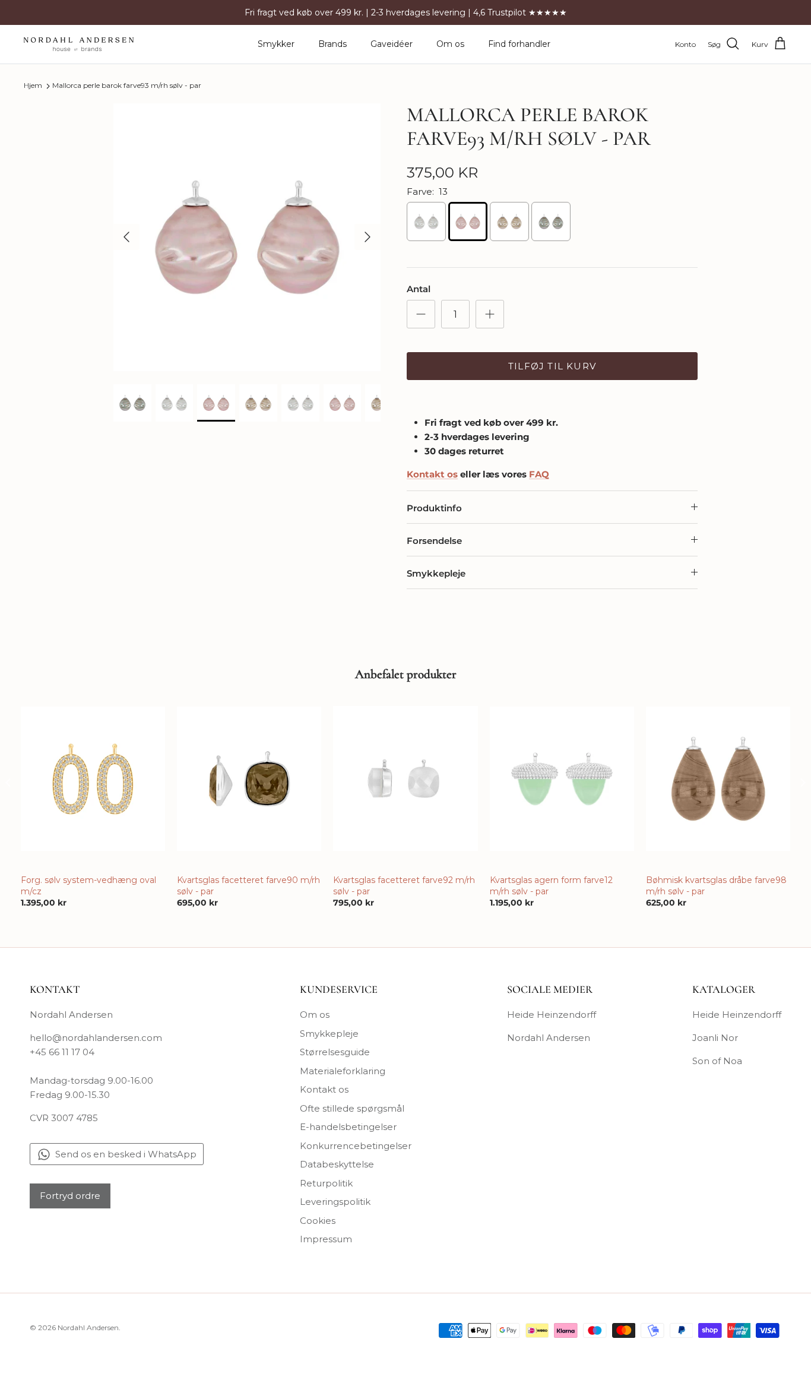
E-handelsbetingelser (348, 1126)
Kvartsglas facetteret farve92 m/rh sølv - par (404, 885)
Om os (450, 44)
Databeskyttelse (337, 1164)
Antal (418, 289)
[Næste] (367, 237)
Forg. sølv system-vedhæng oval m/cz (88, 885)
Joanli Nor (715, 1037)
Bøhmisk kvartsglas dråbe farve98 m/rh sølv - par (716, 885)
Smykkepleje (436, 573)
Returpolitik (326, 1183)
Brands (332, 44)
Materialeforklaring (342, 1071)
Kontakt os (324, 1089)
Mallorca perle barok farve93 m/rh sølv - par (126, 85)
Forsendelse (434, 540)
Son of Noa (717, 1060)
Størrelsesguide (335, 1052)
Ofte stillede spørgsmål (352, 1108)
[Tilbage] (126, 237)
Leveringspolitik (335, 1201)
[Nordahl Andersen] (79, 44)
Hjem (33, 85)
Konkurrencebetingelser (355, 1145)
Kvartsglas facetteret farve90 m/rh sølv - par (248, 885)
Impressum (326, 1239)
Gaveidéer (391, 44)
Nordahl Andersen (548, 1037)
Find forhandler (519, 44)
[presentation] (8, 783)
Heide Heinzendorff (551, 1014)
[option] (247, 237)
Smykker (276, 44)
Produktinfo (434, 508)
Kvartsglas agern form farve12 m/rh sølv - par (551, 885)
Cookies (317, 1220)
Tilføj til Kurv (552, 366)
